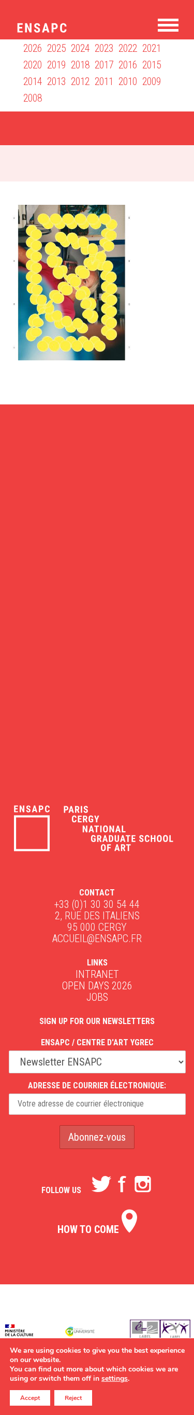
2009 (151, 81)
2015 (151, 65)
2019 (56, 65)
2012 (80, 81)
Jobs (97, 997)
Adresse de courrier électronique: (97, 1085)
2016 (127, 65)
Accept (30, 1398)
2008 (32, 98)
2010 (127, 81)
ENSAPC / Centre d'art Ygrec (97, 1042)
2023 (104, 48)
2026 (32, 48)
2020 (32, 65)
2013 (56, 81)
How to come (89, 1229)
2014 (32, 81)
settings (114, 1378)
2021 (151, 48)
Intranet (97, 974)
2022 (127, 48)
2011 (104, 81)
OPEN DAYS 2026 (97, 985)
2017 (104, 65)
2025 (56, 48)
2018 (80, 65)
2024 (80, 48)
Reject (73, 1398)
